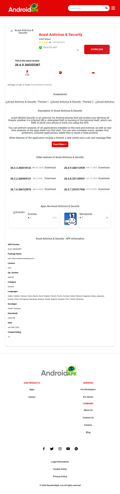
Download (97, 49)
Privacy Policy (60, 476)
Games (31, 397)
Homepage (11, 85)
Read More (59, 144)
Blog (88, 432)
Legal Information (60, 462)
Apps (20, 85)
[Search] (106, 8)
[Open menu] (113, 8)
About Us (88, 410)
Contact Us (88, 417)
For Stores (88, 397)
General (27, 85)
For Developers (88, 389)
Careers (88, 425)
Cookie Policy (60, 469)
